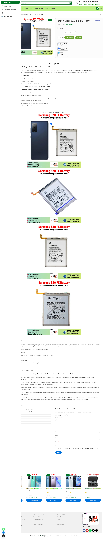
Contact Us (59, 519)
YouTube (30, 84)
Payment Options (37, 522)
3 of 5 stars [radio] (66, 415)
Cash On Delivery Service (23, 397)
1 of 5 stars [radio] (64, 415)
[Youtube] (87, 530)
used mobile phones (80, 377)
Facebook (40, 84)
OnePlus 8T (29, 491)
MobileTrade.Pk (63, 70)
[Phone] (3, 532)
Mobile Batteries (23, 14)
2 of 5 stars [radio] (65, 415)
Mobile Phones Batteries (84, 70)
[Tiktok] (93, 530)
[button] (73, 500)
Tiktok (35, 84)
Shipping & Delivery (38, 519)
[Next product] (100, 14)
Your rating (58, 415)
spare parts (31, 379)
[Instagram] (96, 530)
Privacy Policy (60, 524)
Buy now (79, 37)
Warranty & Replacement (39, 516)
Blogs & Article (60, 516)
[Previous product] (97, 14)
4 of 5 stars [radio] (67, 415)
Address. (48, 86)
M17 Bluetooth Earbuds (91, 491)
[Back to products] (99, 14)
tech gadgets (21, 379)
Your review (59, 418)
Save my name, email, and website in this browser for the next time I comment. (77, 448)
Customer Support (42, 392)
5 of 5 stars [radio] (69, 415)
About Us (59, 522)
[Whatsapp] (90, 530)
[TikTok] (3, 535)
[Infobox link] (63, 44)
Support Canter (38, 514)
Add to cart (69, 37)
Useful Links (61, 514)
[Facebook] (84, 530)
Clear (79, 33)
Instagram (47, 84)
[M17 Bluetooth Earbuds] (93, 481)
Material (60, 33)
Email (57, 442)
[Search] (71, 3)
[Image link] (90, 518)
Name (57, 435)
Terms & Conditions (38, 524)
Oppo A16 (68, 491)
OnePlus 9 (49, 491)
